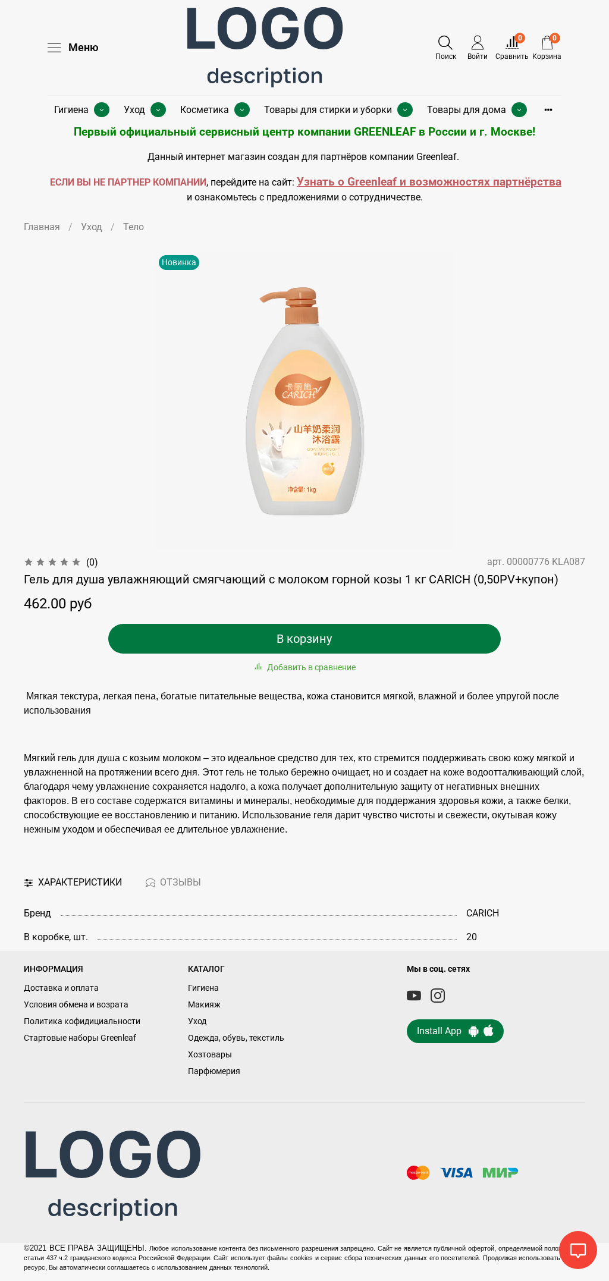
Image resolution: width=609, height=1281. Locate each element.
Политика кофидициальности (82, 1021)
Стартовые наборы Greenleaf (80, 1038)
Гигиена (71, 109)
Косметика (204, 109)
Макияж (204, 1005)
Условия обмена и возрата (76, 1005)
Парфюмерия (214, 1071)
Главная (42, 227)
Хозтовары (210, 1055)
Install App (443, 1031)
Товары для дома (466, 109)
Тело (133, 227)
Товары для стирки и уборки (328, 109)
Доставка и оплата (61, 988)
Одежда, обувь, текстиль (236, 1038)
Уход (134, 109)
